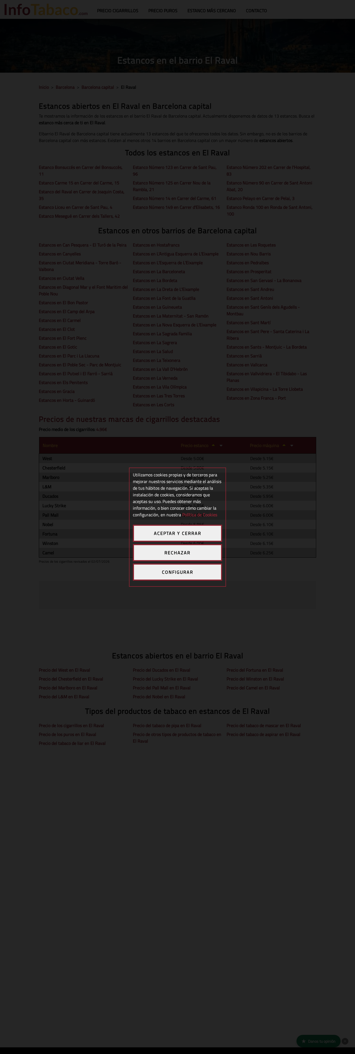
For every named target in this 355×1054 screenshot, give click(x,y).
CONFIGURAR (177, 572)
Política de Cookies (199, 514)
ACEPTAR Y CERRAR (177, 533)
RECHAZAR (177, 552)
